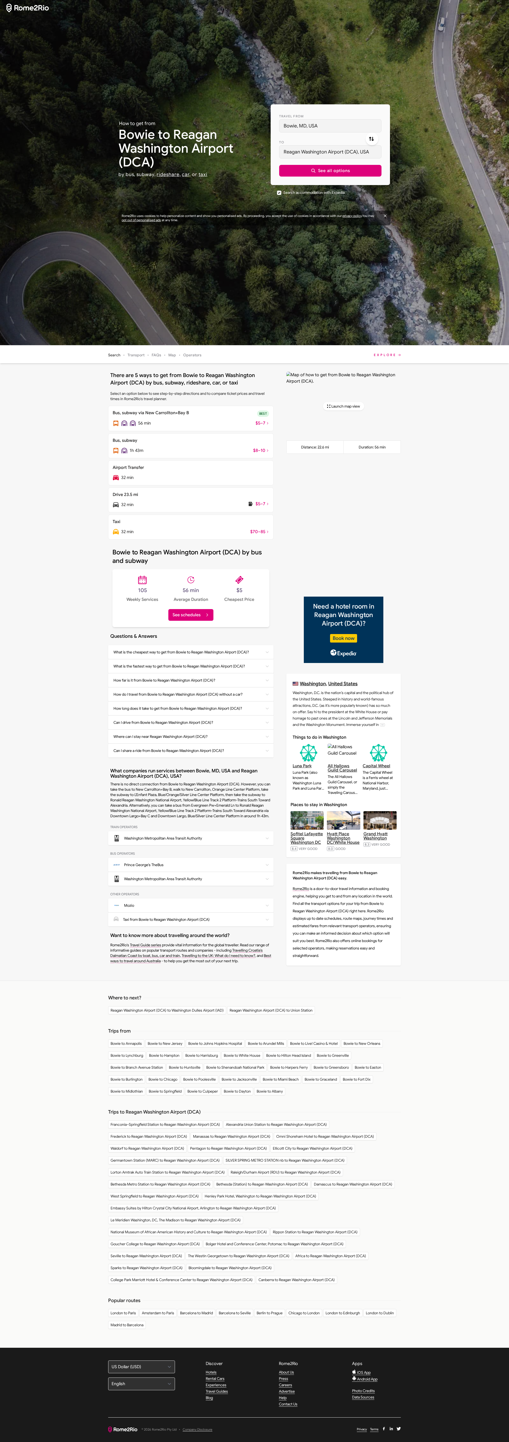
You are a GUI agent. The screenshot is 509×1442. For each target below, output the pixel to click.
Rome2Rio (301, 888)
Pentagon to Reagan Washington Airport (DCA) (228, 1148)
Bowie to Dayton (237, 1091)
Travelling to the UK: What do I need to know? (218, 955)
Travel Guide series (145, 945)
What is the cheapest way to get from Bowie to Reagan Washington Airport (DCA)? (181, 652)
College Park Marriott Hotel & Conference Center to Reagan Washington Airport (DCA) (182, 1279)
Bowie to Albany (270, 1091)
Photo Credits (363, 1390)
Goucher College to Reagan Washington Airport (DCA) (155, 1244)
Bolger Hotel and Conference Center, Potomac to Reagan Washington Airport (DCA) (275, 1244)
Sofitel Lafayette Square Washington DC (307, 838)
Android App (367, 1379)
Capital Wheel (376, 766)
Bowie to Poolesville (199, 1079)
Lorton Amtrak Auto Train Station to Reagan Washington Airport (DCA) (168, 1172)
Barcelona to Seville (235, 1313)
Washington (313, 684)
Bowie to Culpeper (202, 1091)
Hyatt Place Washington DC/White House (343, 838)
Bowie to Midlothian (127, 1091)
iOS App (363, 1372)
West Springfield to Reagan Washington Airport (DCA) (155, 1196)
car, (186, 174)
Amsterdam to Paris (158, 1313)
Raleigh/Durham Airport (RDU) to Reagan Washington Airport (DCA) (286, 1172)
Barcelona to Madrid (196, 1313)
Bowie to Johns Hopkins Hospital (215, 1043)
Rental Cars (215, 1378)
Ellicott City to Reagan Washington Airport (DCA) (313, 1148)
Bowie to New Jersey (165, 1043)
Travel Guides (217, 1391)
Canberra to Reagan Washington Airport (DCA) (296, 1279)
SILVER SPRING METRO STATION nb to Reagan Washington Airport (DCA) (285, 1160)
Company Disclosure (197, 1429)
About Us (286, 1372)
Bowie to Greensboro (331, 1067)
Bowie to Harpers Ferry (289, 1067)
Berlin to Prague (270, 1313)
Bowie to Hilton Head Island (288, 1055)
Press (283, 1378)
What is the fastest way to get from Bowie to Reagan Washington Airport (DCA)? (179, 666)
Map (172, 355)
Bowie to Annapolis (126, 1043)
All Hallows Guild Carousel (342, 768)
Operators (192, 355)
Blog (209, 1397)
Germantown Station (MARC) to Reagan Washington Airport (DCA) (165, 1160)
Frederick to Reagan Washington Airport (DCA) (149, 1136)
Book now (343, 638)
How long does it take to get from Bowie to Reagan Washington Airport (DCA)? (177, 708)
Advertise (287, 1391)
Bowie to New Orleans (362, 1043)
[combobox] (330, 125)
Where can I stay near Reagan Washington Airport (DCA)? (160, 736)
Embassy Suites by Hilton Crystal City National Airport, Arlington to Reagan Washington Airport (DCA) (193, 1208)
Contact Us (288, 1404)
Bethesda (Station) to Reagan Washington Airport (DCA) (262, 1184)
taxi (203, 174)
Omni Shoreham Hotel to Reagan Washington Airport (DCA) (325, 1136)
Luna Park (302, 766)
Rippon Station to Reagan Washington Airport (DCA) (315, 1232)
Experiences (216, 1385)
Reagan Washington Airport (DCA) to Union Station (271, 1010)
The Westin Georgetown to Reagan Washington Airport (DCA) (238, 1255)
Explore (385, 355)
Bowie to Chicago (162, 1079)
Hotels (211, 1372)
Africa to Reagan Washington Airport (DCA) (330, 1255)
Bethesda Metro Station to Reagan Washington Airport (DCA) (160, 1184)
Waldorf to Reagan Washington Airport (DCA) (147, 1148)
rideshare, (169, 174)
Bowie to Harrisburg (201, 1055)
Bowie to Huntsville (184, 1067)
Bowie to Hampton (164, 1055)
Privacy (362, 1429)
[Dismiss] (385, 216)
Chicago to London (304, 1313)
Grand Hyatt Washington (375, 836)
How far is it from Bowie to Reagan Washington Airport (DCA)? (164, 680)
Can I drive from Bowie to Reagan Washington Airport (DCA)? (163, 722)
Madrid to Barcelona (127, 1325)
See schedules (187, 615)
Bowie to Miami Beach (281, 1079)
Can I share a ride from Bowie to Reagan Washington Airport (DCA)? (168, 750)
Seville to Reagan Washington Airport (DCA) (146, 1255)
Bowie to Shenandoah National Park (235, 1067)
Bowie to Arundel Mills (266, 1043)
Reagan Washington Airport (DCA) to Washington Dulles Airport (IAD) (167, 1010)
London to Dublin (380, 1313)
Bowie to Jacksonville (239, 1079)
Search (114, 355)
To (281, 142)
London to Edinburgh (343, 1313)
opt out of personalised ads (141, 220)
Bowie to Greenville (333, 1055)
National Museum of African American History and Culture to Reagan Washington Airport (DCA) (189, 1232)
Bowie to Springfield (165, 1091)
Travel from (291, 116)
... (382, 724)
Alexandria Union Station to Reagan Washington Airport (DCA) (276, 1124)
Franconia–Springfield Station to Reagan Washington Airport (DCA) (165, 1124)
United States (343, 684)
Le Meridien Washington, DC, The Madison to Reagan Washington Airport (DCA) (176, 1220)
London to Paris (123, 1313)
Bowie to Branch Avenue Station (137, 1067)
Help (283, 1397)
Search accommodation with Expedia (314, 192)
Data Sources (363, 1397)
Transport (136, 355)
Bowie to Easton (368, 1067)
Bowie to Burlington (127, 1079)
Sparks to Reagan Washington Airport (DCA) (147, 1267)
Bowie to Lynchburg (127, 1055)
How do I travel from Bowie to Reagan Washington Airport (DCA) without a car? (178, 694)
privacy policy (352, 216)
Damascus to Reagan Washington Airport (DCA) (353, 1184)
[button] (330, 171)
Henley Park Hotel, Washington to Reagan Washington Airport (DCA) (260, 1196)
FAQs (156, 355)
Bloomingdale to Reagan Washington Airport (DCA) (230, 1267)
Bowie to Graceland (321, 1079)
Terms (374, 1429)
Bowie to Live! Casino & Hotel (314, 1043)
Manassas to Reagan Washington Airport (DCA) (231, 1136)
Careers (285, 1385)
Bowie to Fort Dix (357, 1079)
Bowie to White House (242, 1055)
